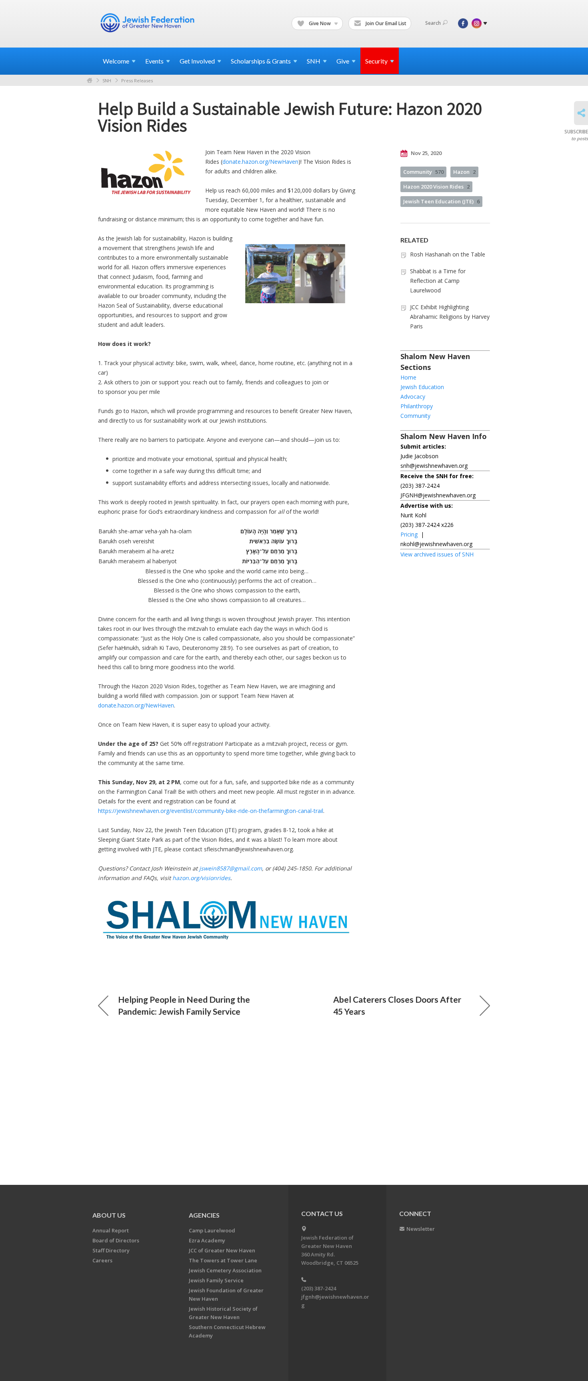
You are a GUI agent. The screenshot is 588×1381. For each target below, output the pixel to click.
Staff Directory (111, 1250)
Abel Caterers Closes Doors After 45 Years (397, 1005)
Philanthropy (416, 406)
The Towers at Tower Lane (223, 1260)
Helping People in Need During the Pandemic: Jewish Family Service (184, 1005)
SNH (106, 80)
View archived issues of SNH (437, 554)
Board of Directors (115, 1240)
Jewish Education (422, 387)
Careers (102, 1260)
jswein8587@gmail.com (230, 868)
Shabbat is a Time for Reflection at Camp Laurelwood (438, 280)
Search (433, 23)
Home (89, 80)
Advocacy (412, 396)
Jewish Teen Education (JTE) (441, 201)
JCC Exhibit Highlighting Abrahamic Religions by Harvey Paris (450, 316)
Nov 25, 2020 (426, 153)
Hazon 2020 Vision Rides (436, 186)
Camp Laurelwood (212, 1230)
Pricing (409, 534)
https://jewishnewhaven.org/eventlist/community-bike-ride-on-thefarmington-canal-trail (210, 811)
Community (423, 171)
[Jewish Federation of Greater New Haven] (148, 23)
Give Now (320, 23)
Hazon (464, 171)
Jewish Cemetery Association (225, 1270)
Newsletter (420, 1228)
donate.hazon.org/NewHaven (260, 161)
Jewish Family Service (216, 1280)
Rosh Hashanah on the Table (447, 254)
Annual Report (110, 1230)
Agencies (204, 1215)
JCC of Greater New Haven (222, 1250)
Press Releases (137, 80)
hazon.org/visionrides (201, 878)
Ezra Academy (207, 1240)
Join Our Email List (385, 23)
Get (197, 61)
